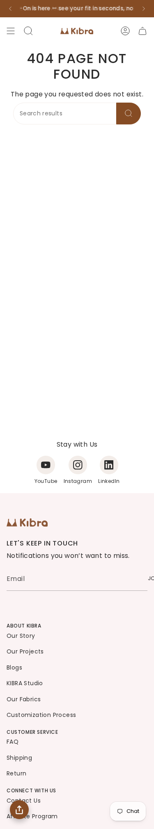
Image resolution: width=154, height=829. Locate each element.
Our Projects (25, 651)
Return (16, 773)
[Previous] (10, 8)
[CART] (142, 30)
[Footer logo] (27, 522)
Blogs (14, 667)
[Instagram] (78, 465)
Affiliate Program (32, 816)
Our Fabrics (24, 699)
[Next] (143, 8)
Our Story (21, 636)
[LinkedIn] (109, 465)
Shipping (19, 758)
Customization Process (41, 715)
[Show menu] (10, 30)
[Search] (128, 113)
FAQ (12, 742)
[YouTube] (46, 465)
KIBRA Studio (25, 683)
